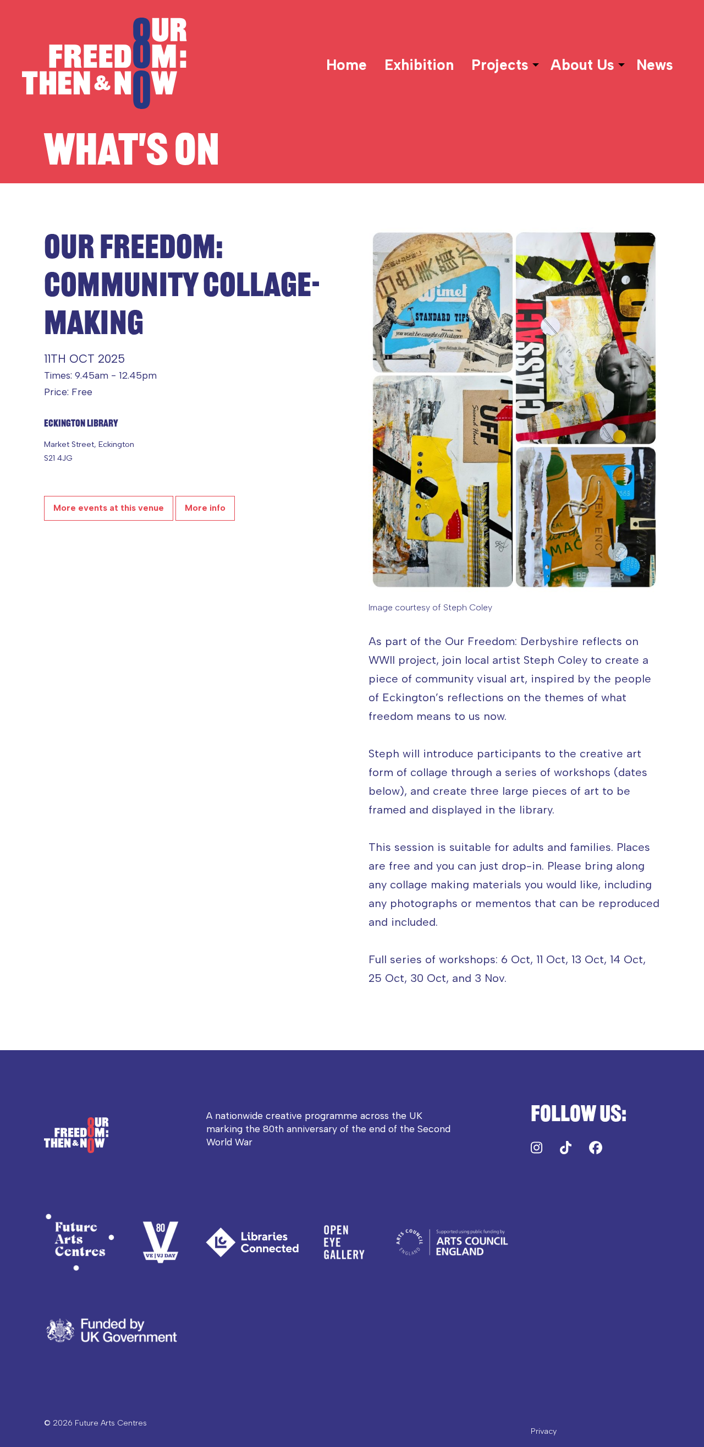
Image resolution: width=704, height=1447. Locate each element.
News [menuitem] (654, 65)
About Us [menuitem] (582, 65)
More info (205, 508)
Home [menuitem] (346, 65)
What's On (131, 149)
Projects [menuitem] (500, 65)
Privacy (544, 1431)
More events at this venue (108, 508)
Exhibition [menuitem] (419, 65)
